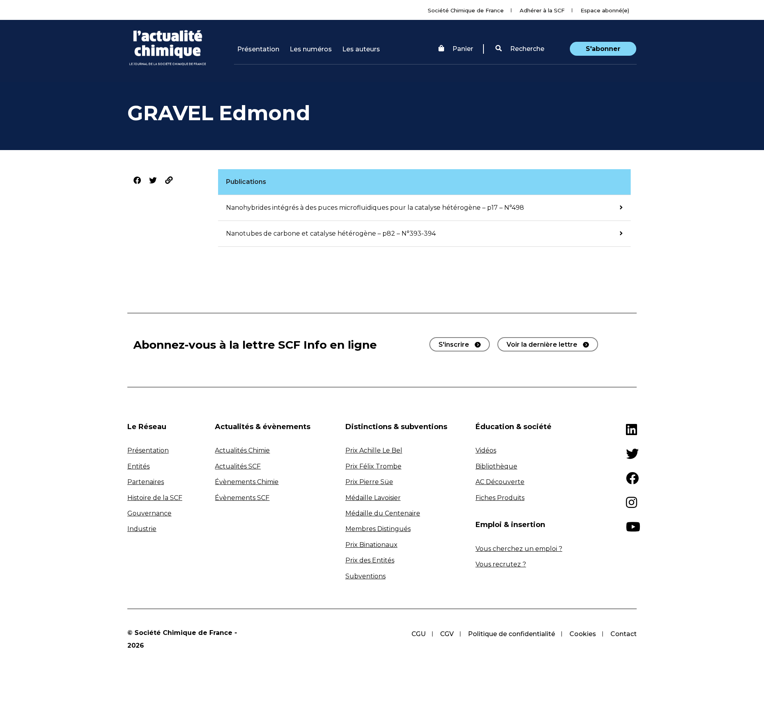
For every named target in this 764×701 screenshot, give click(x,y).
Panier (462, 49)
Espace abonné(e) (605, 10)
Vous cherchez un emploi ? (519, 549)
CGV (447, 634)
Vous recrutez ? (501, 564)
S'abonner (603, 49)
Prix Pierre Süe (369, 482)
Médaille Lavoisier (373, 498)
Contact (623, 634)
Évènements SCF (242, 498)
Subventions (365, 576)
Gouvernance (149, 513)
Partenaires (145, 482)
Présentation (258, 49)
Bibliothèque (496, 466)
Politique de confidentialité (511, 634)
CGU (418, 634)
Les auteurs (361, 49)
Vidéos (486, 450)
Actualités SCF (238, 466)
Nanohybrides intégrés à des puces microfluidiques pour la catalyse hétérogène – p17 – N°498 (375, 207)
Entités (138, 466)
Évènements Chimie (247, 482)
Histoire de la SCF (154, 498)
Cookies (582, 634)
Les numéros (311, 49)
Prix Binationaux (371, 545)
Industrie (141, 529)
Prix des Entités (369, 560)
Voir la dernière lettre (542, 344)
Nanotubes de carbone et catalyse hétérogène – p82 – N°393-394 (331, 233)
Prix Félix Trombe (373, 466)
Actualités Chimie (242, 450)
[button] (519, 49)
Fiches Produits (500, 498)
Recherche (526, 49)
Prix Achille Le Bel (373, 450)
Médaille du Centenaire (382, 513)
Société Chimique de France (466, 10)
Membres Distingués (378, 529)
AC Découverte (500, 482)
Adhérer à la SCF (542, 10)
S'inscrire (454, 344)
